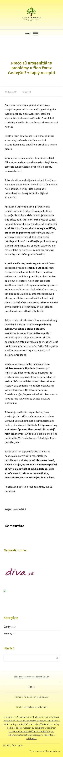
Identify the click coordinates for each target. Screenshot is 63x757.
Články (7, 626)
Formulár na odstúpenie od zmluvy (31, 697)
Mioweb (56, 751)
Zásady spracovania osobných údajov (31, 677)
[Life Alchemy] (31, 14)
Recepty (8, 633)
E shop (31, 687)
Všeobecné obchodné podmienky (31, 707)
